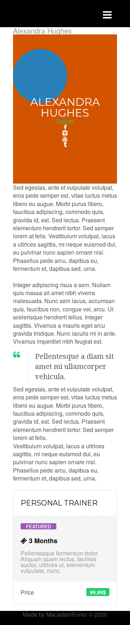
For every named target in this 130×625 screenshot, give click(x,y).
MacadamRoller (66, 614)
